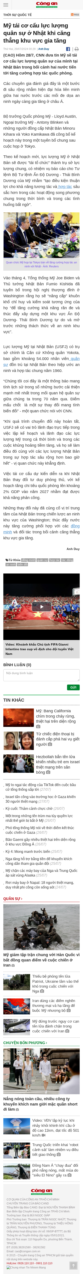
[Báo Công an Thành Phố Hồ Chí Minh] (47, 4)
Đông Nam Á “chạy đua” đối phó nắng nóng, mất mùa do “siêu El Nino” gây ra (55, 1170)
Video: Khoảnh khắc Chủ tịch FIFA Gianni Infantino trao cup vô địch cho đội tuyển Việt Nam (39, 649)
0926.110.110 (25, 1263)
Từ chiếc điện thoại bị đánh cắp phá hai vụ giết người (57, 739)
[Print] (77, 49)
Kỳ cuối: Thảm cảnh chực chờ (29, 808)
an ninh (10, 564)
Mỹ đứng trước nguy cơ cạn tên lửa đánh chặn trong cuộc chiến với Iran (55, 1026)
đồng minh (28, 560)
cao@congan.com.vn (27, 1251)
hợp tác (64, 186)
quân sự (42, 560)
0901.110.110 (44, 1263)
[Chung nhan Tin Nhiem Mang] (26, 1267)
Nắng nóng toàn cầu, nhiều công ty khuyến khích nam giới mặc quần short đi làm (40, 1104)
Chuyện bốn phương (24, 1043)
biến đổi (22, 564)
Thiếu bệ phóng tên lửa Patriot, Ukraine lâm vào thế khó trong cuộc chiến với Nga (55, 983)
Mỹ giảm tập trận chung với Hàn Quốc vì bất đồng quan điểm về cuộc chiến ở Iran (41, 960)
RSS (76, 14)
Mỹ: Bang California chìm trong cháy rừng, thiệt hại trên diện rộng (56, 716)
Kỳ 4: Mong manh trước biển (28, 851)
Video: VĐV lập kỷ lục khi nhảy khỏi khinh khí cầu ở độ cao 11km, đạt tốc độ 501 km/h (55, 1127)
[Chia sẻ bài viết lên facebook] (68, 49)
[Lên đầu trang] (73, 1266)
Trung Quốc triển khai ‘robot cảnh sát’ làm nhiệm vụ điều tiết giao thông (55, 1150)
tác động (67, 560)
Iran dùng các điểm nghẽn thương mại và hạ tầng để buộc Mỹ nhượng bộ (53, 1006)
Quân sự (12, 899)
